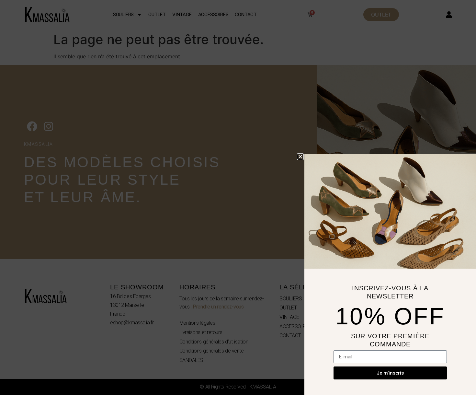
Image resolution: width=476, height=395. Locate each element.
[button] (300, 156)
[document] (238, 197)
